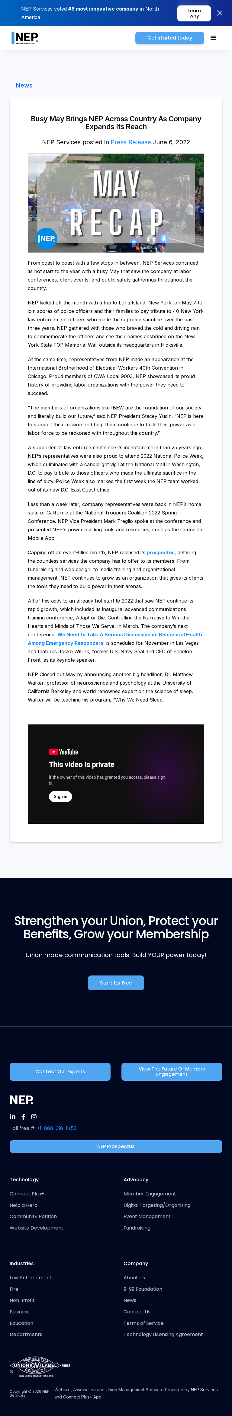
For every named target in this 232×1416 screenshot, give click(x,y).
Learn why (194, 13)
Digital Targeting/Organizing (157, 1205)
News (24, 85)
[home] (25, 38)
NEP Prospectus (116, 1146)
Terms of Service (144, 1323)
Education (21, 1323)
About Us (134, 1278)
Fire (14, 1289)
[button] (213, 38)
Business (20, 1312)
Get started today (169, 37)
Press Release (131, 142)
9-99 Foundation (143, 1289)
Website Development (36, 1228)
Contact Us (137, 1312)
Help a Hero (23, 1205)
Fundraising (137, 1228)
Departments (26, 1334)
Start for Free (116, 982)
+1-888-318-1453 (56, 1128)
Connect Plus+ (27, 1194)
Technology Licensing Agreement (163, 1334)
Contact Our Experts (60, 1071)
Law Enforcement (31, 1278)
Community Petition (33, 1216)
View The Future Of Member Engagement (172, 1071)
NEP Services (204, 1389)
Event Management (147, 1216)
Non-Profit (22, 1300)
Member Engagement (150, 1194)
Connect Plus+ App (82, 1396)
